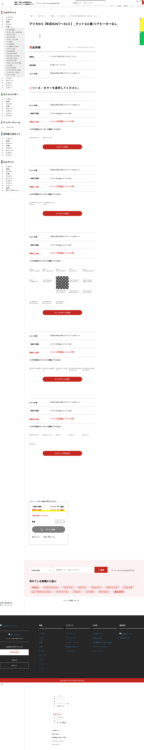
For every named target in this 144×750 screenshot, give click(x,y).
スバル (8, 155)
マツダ (8, 115)
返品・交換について (49, 537)
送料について (36, 537)
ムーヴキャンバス (41, 591)
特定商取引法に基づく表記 (102, 642)
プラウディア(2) (11, 61)
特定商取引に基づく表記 (59, 737)
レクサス (42, 633)
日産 (40, 642)
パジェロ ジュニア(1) (12, 56)
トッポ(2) (9, 42)
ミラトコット (51, 587)
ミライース (61, 591)
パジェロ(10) (10, 51)
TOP (31, 16)
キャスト (103, 591)
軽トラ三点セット (12, 190)
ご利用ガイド (97, 633)
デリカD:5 (61, 16)
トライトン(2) (10, 49)
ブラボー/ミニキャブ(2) (13, 63)
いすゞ (8, 87)
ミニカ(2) (9, 65)
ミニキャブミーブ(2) (12, 72)
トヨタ (41, 638)
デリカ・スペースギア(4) (14, 32)
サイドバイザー (71, 638)
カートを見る (61, 722)
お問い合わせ (97, 638)
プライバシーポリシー (100, 646)
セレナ (82, 587)
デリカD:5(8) (10, 30)
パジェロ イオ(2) (11, 53)
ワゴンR (128, 587)
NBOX (35, 587)
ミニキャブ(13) (11, 68)
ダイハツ (42, 655)
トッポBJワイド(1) (12, 46)
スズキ (41, 659)
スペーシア (112, 587)
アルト (77, 591)
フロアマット (41, 16)
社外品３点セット (72, 646)
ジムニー (96, 587)
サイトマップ (97, 651)
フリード (68, 587)
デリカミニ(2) (10, 37)
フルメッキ (10, 127)
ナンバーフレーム (72, 642)
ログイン (34, 501)
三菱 (7, 26)
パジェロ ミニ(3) (11, 58)
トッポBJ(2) (10, 44)
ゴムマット (70, 651)
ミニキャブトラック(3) (13, 70)
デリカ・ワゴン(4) (12, 39)
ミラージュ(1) (10, 75)
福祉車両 (118, 591)
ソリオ (89, 591)
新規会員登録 (14, 652)
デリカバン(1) (10, 35)
